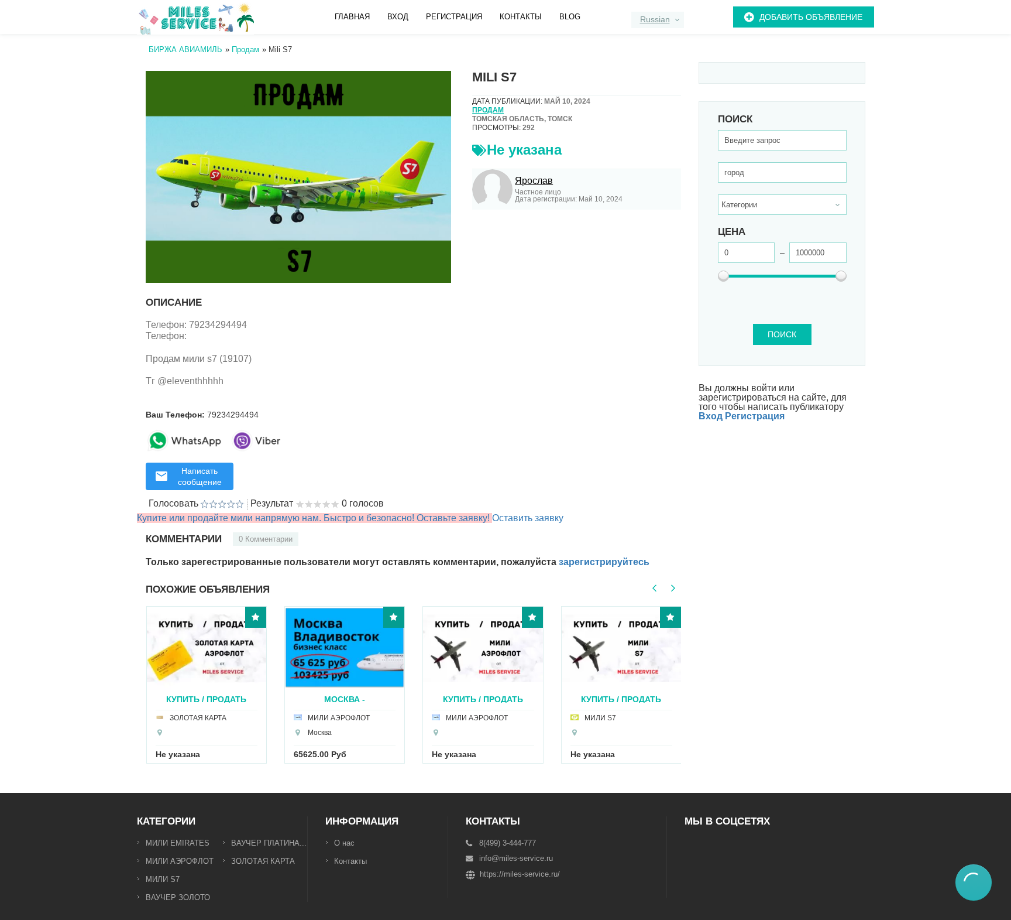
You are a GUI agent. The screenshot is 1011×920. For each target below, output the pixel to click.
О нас (344, 843)
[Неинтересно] (209, 504)
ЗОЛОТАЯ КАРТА (263, 861)
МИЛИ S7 (163, 879)
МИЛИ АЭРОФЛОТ (180, 861)
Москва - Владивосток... (345, 699)
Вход (397, 16)
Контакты (521, 16)
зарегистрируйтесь (604, 562)
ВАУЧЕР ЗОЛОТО (178, 897)
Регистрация (454, 16)
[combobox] (657, 20)
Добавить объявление (810, 17)
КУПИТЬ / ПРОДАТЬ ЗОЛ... (206, 699)
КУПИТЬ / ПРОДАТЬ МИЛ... (621, 699)
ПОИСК (782, 334)
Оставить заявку (527, 518)
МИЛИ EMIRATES (177, 843)
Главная (352, 16)
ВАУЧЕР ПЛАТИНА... (269, 843)
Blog (569, 16)
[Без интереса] (204, 504)
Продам (488, 110)
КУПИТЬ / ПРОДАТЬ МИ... (483, 699)
